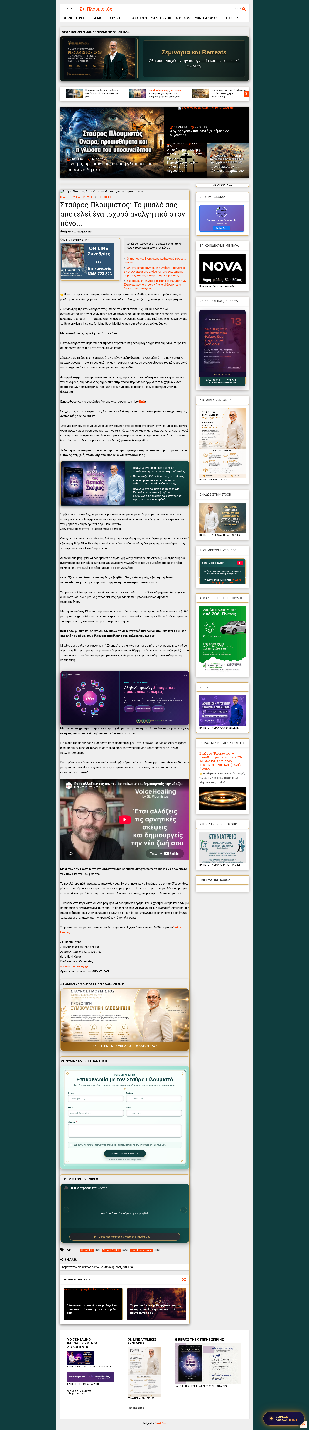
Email (71, 1108)
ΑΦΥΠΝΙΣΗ (116, 18)
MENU (97, 18)
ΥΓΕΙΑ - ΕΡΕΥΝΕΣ (82, 197)
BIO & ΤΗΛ (231, 18)
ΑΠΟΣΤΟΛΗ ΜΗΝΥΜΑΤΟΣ (125, 1154)
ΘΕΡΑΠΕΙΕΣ (105, 197)
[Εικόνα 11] (229, 374)
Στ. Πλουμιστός (96, 9)
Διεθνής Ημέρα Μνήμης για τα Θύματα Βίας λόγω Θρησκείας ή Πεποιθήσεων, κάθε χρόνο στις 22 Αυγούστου (185, 160)
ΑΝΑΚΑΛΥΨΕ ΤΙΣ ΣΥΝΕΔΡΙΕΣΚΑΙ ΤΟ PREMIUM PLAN (222, 381)
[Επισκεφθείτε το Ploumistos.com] (99, 58)
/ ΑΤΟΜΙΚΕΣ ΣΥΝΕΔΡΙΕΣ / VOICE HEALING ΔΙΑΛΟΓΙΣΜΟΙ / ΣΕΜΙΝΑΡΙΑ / (175, 18)
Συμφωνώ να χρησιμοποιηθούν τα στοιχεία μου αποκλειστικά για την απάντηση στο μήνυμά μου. (120, 1145)
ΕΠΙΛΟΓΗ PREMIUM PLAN (135, 717)
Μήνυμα (72, 1122)
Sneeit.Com (161, 1423)
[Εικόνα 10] (228, 374)
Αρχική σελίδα (136, 1408)
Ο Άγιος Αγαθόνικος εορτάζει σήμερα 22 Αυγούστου (199, 133)
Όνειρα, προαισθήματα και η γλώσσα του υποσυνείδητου (222, 95)
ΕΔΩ (142, 401)
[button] (222, 343)
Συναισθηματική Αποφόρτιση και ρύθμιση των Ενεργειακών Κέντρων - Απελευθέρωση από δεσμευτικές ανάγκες (155, 284)
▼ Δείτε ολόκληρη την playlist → (225, 581)
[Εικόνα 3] (216, 374)
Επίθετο (130, 1093)
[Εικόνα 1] (213, 374)
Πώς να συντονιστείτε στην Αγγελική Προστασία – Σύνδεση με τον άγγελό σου (92, 1309)
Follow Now (221, 228)
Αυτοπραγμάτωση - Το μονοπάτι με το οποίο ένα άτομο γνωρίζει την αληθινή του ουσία (99, 93)
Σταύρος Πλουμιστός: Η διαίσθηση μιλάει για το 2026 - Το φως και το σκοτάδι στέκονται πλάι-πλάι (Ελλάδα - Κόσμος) (221, 761)
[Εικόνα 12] (230, 374)
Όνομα (72, 1093)
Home (63, 197)
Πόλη (129, 1108)
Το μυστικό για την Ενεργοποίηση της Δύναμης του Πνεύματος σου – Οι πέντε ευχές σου (155, 1309)
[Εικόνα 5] (220, 374)
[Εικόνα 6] (222, 374)
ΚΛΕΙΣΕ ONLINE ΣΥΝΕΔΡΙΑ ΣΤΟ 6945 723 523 (124, 1046)
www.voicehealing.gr (74, 966)
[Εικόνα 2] (215, 374)
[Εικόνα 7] (223, 374)
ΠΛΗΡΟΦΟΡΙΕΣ (75, 18)
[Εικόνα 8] (225, 374)
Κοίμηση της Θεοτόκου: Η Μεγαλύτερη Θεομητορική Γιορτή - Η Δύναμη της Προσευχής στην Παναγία (162, 92)
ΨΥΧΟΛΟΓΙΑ (214, 90)
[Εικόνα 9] (226, 374)
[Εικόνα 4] (219, 374)
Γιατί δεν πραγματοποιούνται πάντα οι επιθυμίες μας (227, 167)
